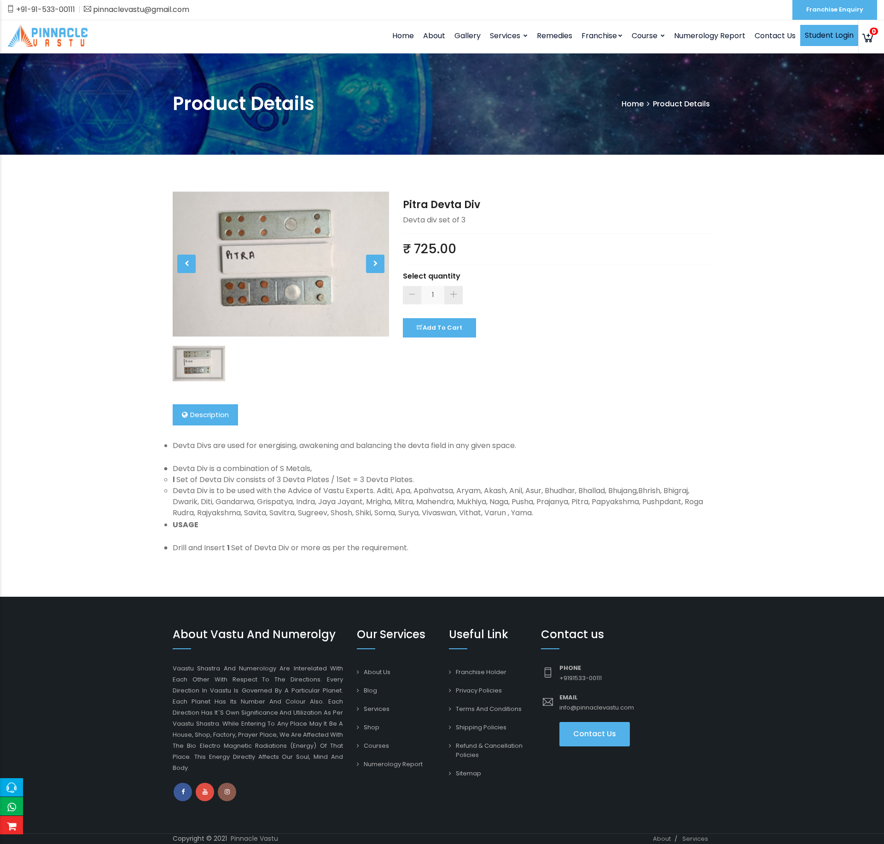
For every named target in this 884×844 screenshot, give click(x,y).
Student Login (829, 35)
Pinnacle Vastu (254, 838)
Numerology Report (709, 35)
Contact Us (775, 35)
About (434, 35)
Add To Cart (442, 327)
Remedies (554, 35)
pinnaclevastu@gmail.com (140, 9)
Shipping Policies (481, 727)
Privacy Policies (479, 690)
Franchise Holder (481, 672)
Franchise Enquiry (834, 9)
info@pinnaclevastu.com (596, 707)
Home (403, 35)
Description (209, 414)
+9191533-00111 (580, 678)
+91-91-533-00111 (44, 9)
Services (377, 708)
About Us (377, 672)
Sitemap (468, 773)
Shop (371, 727)
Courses (376, 745)
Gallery (467, 35)
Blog (370, 690)
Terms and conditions (489, 708)
